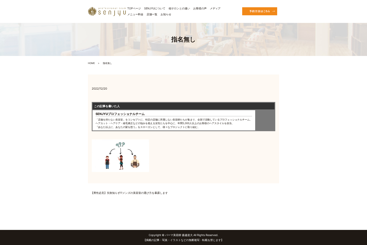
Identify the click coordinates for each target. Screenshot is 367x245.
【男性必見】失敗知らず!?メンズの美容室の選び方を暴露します (129, 192)
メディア (215, 8)
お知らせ (166, 14)
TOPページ (134, 8)
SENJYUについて (154, 8)
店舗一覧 (152, 14)
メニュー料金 (135, 14)
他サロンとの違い (179, 8)
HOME (91, 63)
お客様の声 (200, 8)
